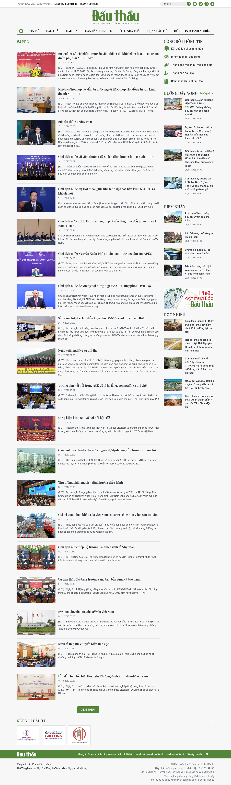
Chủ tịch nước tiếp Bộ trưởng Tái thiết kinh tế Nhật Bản (96, 547)
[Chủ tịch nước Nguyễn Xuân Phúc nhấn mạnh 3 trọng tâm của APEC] (36, 264)
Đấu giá (71, 31)
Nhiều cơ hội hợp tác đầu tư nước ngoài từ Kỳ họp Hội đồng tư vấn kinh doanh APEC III (107, 91)
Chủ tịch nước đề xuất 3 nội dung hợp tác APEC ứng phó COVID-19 (104, 286)
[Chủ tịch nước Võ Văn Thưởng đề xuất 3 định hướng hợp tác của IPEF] (36, 167)
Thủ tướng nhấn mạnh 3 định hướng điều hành (90, 482)
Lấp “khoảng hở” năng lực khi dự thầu (199, 235)
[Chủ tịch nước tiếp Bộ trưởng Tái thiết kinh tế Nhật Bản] (36, 557)
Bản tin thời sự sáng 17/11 (75, 122)
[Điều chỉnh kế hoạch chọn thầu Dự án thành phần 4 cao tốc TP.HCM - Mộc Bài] (173, 400)
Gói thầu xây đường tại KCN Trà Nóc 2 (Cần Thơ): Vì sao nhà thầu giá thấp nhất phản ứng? (199, 184)
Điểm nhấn (175, 206)
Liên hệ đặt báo (125, 754)
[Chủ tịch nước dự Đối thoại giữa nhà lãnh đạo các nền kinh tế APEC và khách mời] (36, 199)
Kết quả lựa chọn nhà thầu (187, 48)
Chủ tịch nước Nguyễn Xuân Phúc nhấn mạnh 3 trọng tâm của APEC (105, 254)
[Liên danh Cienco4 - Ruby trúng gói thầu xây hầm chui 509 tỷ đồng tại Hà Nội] (173, 325)
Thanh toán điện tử (89, 4)
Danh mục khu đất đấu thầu (187, 81)
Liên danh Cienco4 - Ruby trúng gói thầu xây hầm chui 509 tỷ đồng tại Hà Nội (199, 326)
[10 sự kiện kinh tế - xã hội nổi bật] (36, 428)
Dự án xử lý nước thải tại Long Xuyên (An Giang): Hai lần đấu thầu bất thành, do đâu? (199, 133)
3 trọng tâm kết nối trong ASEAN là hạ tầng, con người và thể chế (102, 385)
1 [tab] (213, 721)
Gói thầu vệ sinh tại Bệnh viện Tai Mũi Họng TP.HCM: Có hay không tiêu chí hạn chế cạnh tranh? (199, 107)
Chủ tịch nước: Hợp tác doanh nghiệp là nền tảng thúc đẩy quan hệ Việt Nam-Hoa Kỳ (107, 223)
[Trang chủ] (21, 31)
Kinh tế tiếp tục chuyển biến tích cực (83, 644)
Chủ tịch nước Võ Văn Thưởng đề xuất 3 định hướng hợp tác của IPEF (105, 157)
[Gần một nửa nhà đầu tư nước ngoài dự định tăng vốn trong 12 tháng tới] (36, 460)
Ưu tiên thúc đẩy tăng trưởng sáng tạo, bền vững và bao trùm (99, 579)
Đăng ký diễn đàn (195, 754)
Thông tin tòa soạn (87, 754)
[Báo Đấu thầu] (26, 754)
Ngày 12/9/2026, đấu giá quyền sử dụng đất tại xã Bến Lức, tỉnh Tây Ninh (199, 384)
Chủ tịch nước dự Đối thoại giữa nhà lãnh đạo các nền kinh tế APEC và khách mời (106, 191)
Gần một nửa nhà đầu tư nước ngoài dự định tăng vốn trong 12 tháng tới (107, 450)
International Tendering (185, 56)
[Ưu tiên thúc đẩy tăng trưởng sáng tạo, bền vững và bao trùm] (36, 590)
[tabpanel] (28, 735)
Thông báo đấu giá (182, 73)
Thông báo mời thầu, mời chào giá (191, 64)
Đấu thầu (53, 31)
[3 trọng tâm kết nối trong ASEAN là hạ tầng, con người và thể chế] (36, 396)
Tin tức (34, 31)
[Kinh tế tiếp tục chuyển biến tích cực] (36, 654)
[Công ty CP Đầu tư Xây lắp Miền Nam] (79, 735)
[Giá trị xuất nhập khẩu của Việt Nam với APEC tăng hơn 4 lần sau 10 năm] (36, 525)
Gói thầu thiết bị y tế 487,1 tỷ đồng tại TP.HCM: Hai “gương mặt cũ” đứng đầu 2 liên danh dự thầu (199, 365)
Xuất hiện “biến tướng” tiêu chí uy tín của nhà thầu (198, 217)
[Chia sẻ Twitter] (201, 4)
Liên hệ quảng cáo (107, 754)
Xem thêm (88, 709)
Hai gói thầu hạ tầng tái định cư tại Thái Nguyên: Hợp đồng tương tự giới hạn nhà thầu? (199, 345)
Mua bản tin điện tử (175, 754)
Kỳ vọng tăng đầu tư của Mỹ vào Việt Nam (86, 612)
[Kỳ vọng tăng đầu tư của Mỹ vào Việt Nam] (36, 622)
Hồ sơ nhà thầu (130, 31)
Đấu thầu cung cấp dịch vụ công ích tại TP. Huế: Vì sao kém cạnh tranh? (198, 270)
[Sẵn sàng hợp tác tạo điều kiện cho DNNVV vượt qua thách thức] (36, 329)
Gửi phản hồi (208, 93)
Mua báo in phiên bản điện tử (149, 754)
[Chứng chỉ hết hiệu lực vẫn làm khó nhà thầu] (173, 254)
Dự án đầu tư (156, 31)
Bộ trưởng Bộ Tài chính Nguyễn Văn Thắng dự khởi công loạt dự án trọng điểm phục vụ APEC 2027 (108, 56)
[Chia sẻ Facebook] (195, 4)
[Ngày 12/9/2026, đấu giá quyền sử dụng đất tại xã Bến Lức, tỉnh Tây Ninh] (173, 385)
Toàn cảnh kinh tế (97, 31)
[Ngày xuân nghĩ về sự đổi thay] (36, 361)
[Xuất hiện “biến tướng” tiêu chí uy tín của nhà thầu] (173, 217)
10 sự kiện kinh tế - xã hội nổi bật (81, 418)
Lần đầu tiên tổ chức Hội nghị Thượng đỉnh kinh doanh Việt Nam (103, 676)
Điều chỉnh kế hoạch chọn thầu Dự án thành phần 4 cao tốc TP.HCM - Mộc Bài (199, 401)
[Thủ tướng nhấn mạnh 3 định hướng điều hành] (36, 493)
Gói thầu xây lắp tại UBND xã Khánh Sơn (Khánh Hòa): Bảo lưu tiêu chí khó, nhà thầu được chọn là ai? (199, 158)
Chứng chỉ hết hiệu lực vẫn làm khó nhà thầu (197, 251)
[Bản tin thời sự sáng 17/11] (36, 132)
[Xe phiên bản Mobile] (206, 4)
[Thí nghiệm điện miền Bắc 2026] (26, 735)
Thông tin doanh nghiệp (191, 31)
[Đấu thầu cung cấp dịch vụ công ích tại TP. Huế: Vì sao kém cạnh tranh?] (173, 270)
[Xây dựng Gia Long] (53, 735)
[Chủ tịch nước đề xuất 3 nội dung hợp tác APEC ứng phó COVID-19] (36, 296)
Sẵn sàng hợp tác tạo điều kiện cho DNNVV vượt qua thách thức (101, 318)
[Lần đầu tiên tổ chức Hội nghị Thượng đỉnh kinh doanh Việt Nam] (36, 687)
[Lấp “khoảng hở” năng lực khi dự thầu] (173, 237)
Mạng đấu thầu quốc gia (65, 4)
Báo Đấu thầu (115, 17)
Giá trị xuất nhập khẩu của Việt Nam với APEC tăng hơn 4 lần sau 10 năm (108, 515)
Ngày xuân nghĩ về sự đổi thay (78, 350)
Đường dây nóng (181, 93)
